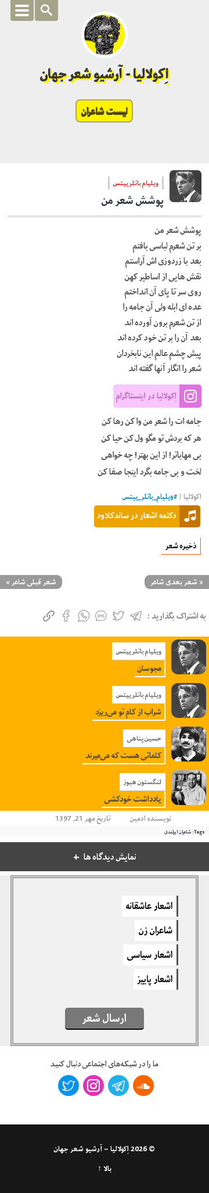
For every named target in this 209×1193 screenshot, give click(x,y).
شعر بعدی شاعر (173, 582)
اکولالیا (192, 497)
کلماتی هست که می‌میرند (123, 755)
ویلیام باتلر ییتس (135, 183)
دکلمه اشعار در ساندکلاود (136, 515)
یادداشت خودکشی (133, 799)
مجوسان (149, 668)
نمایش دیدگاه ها (110, 857)
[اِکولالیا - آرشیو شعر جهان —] (104, 35)
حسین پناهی (144, 738)
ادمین (138, 818)
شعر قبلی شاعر (34, 582)
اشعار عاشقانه (149, 906)
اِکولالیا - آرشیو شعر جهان (105, 74)
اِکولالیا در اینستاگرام (146, 395)
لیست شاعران (104, 111)
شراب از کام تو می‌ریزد (128, 712)
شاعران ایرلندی (177, 831)
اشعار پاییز (155, 979)
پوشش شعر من (133, 200)
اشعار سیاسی (149, 955)
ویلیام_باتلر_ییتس (148, 497)
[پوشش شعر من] (185, 190)
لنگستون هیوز (142, 781)
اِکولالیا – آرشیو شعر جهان (91, 1149)
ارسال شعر (104, 1018)
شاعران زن (155, 930)
